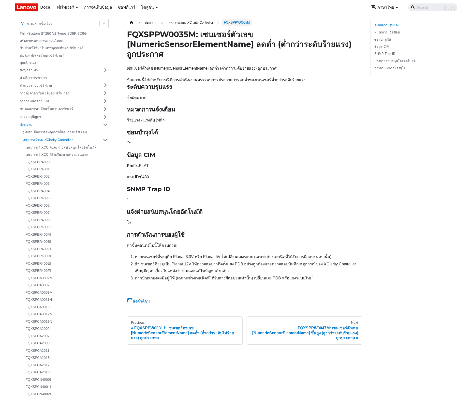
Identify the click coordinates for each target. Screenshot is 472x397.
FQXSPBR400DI (38, 256)
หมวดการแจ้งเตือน (387, 32)
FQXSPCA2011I (38, 350)
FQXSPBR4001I (38, 169)
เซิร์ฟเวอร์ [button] (65, 7)
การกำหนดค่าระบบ (34, 101)
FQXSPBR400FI (38, 271)
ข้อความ (26, 124)
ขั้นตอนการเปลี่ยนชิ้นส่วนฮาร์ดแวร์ (46, 109)
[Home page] (131, 22)
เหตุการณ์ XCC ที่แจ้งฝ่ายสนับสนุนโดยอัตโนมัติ (61, 147)
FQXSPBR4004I (38, 191)
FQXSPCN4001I (38, 387)
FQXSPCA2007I (38, 336)
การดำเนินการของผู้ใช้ (390, 68)
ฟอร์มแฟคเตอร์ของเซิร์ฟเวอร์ (42, 55)
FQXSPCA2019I (38, 372)
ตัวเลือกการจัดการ (33, 78)
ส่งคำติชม (141, 301)
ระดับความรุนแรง (386, 25)
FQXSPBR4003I (38, 183)
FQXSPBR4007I (38, 212)
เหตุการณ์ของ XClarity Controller (48, 140)
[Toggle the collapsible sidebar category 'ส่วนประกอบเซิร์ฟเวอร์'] (105, 85)
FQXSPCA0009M (39, 292)
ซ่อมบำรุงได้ (382, 39)
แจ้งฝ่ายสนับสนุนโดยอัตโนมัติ (394, 61)
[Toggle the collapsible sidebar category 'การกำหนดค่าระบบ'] (105, 101)
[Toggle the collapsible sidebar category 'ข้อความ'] (105, 125)
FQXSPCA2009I (38, 343)
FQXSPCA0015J (38, 307)
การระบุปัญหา (30, 117)
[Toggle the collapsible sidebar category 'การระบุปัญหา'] (105, 117)
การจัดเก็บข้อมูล (98, 7)
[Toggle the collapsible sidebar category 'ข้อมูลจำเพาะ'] (105, 70)
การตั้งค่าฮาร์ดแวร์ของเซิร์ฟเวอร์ (45, 93)
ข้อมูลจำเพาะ (30, 70)
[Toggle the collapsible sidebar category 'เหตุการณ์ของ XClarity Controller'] (105, 140)
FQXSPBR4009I (38, 227)
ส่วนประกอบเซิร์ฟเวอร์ (37, 85)
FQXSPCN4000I (38, 380)
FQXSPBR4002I (38, 176)
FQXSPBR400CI (38, 249)
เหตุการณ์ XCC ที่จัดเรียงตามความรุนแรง (57, 154)
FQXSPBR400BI (38, 242)
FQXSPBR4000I (38, 162)
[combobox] (27, 23)
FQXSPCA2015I (38, 358)
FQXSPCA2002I (38, 329)
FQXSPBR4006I (38, 205)
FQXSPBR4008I (38, 220)
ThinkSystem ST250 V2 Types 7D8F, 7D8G (53, 33)
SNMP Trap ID (384, 54)
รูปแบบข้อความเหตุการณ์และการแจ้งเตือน (55, 132)
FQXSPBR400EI (38, 263)
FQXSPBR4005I (38, 198)
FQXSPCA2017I (38, 365)
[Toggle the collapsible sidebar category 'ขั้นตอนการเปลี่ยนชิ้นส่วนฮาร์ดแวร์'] (105, 109)
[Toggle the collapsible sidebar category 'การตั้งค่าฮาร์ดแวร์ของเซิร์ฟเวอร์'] (105, 93)
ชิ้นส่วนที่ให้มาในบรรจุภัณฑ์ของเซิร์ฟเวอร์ (52, 48)
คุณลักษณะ (28, 62)
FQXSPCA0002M (39, 278)
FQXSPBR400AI (38, 234)
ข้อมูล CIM (381, 46)
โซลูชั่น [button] (147, 7)
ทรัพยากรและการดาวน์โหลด (41, 41)
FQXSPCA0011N (39, 300)
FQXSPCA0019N (39, 321)
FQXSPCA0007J (38, 285)
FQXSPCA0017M (39, 314)
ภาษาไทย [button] (385, 7)
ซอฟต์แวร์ (126, 7)
